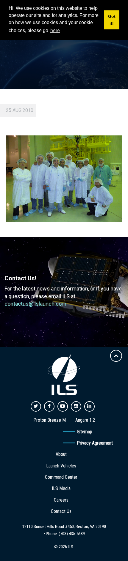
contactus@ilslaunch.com (35, 304)
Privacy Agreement (95, 443)
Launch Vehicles (61, 466)
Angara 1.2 (85, 420)
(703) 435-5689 (72, 533)
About (61, 454)
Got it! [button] (111, 20)
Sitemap (84, 431)
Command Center (61, 477)
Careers (61, 500)
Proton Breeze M (49, 420)
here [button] (55, 30)
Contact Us (61, 511)
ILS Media (61, 488)
